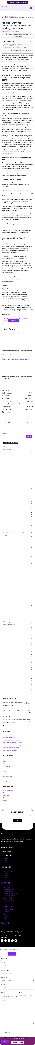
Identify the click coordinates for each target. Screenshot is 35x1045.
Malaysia (5, 769)
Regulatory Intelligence (10, 893)
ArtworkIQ (7, 875)
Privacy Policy (4, 954)
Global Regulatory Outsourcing (12, 745)
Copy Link (14, 320)
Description (4, 1001)
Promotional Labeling (10, 898)
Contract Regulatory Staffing (11, 747)
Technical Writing (9, 889)
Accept (12, 954)
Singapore (6, 763)
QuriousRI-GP (8, 871)
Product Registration (9, 737)
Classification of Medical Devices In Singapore (15, 47)
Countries (6, 923)
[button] (31, 8)
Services (5, 883)
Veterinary (6, 802)
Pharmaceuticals (8, 790)
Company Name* (6, 970)
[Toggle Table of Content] (30, 41)
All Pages (6, 862)
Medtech (5, 792)
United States (7, 759)
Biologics (5, 800)
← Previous (7, 401)
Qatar (4, 771)
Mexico (5, 774)
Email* (3, 985)
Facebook (6, 318)
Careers (6, 858)
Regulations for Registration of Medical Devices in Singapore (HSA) (16, 45)
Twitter (11, 318)
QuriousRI (7, 870)
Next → (26, 401)
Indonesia (6, 779)
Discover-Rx (7, 877)
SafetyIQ (6, 873)
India (4, 761)
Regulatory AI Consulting (10, 750)
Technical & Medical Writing (11, 740)
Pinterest (25, 318)
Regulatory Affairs (9, 886)
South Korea (6, 766)
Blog (5, 860)
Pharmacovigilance (9, 895)
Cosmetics (6, 795)
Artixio (26, 1037)
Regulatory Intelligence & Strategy (13, 742)
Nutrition (5, 797)
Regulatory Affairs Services (10, 735)
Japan (5, 781)
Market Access (8, 891)
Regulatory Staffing (9, 900)
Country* (3, 992)
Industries (6, 906)
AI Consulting (8, 897)
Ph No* (20, 992)
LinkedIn (18, 318)
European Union (7, 776)
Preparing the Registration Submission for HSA (16, 48)
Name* (3, 963)
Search (5, 433)
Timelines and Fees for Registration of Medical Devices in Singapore (18, 51)
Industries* (4, 977)
